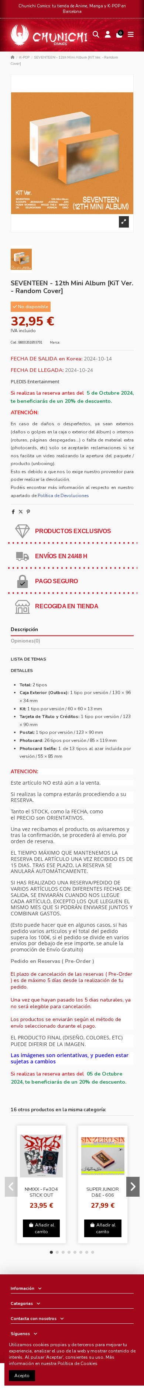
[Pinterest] (28, 512)
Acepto (22, 1376)
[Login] (107, 35)
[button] (51, 1252)
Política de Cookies (77, 1363)
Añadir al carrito (44, 1228)
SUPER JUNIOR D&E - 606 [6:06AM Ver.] (102, 1195)
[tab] (72, 642)
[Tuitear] (20, 512)
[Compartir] (13, 512)
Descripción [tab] (24, 630)
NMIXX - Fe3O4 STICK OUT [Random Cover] (41, 1195)
